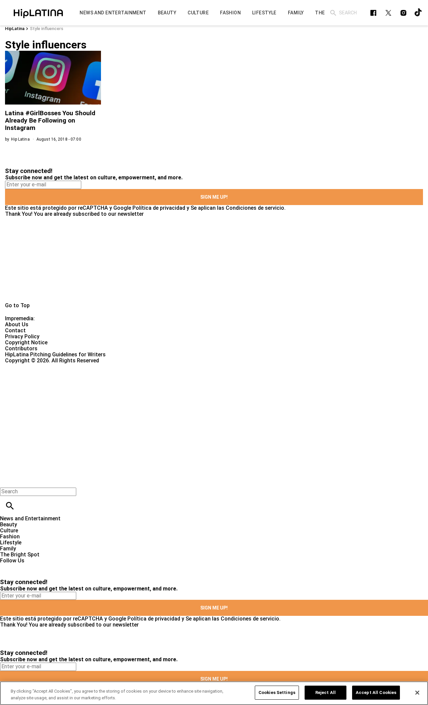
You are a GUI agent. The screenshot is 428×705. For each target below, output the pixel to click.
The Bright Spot (19, 554)
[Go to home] (214, 260)
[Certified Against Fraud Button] (29, 366)
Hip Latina (20, 139)
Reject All (325, 692)
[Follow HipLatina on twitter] (388, 12)
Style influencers (46, 28)
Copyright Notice (26, 342)
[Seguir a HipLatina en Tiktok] (418, 12)
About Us (16, 324)
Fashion (10, 536)
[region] (214, 693)
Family (8, 548)
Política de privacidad (158, 208)
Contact (15, 330)
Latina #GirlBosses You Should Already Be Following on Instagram (50, 120)
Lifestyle (10, 542)
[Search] (333, 12)
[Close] (417, 692)
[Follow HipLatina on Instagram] (403, 12)
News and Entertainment (30, 518)
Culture (9, 530)
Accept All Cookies (376, 692)
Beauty (8, 524)
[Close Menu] (7, 480)
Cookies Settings (276, 692)
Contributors (21, 348)
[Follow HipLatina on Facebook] (373, 12)
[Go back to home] (175, 388)
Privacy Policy (22, 336)
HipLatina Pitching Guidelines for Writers (55, 354)
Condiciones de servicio (255, 208)
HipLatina (14, 28)
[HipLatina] (38, 13)
